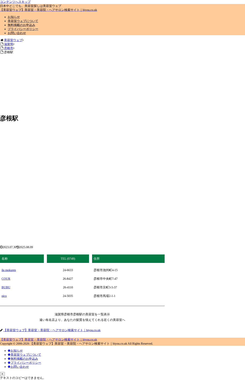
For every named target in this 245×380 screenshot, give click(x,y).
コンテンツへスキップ (15, 1)
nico (4, 296)
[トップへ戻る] (2, 374)
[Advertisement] (122, 83)
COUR (6, 278)
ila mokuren (9, 270)
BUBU (6, 287)
